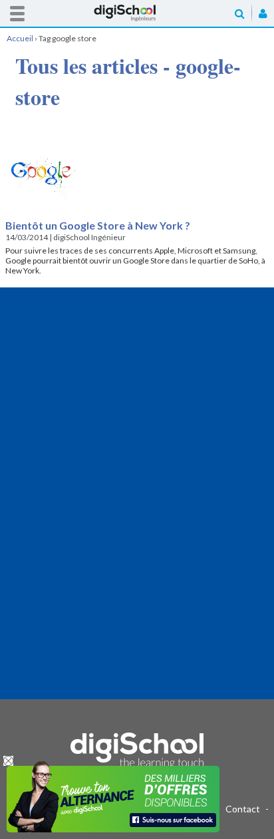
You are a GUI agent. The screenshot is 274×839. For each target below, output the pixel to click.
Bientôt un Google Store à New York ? (97, 225)
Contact (242, 808)
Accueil (137, 13)
